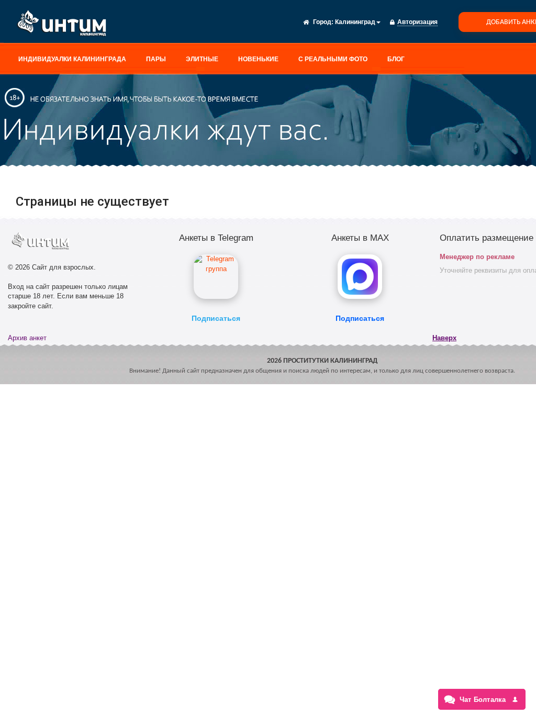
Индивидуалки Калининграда (72, 59)
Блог (396, 59)
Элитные (202, 59)
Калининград (355, 22)
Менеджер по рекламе (477, 257)
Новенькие (258, 59)
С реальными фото (332, 59)
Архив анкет (27, 338)
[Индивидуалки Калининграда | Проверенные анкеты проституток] (65, 25)
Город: (323, 22)
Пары (156, 59)
